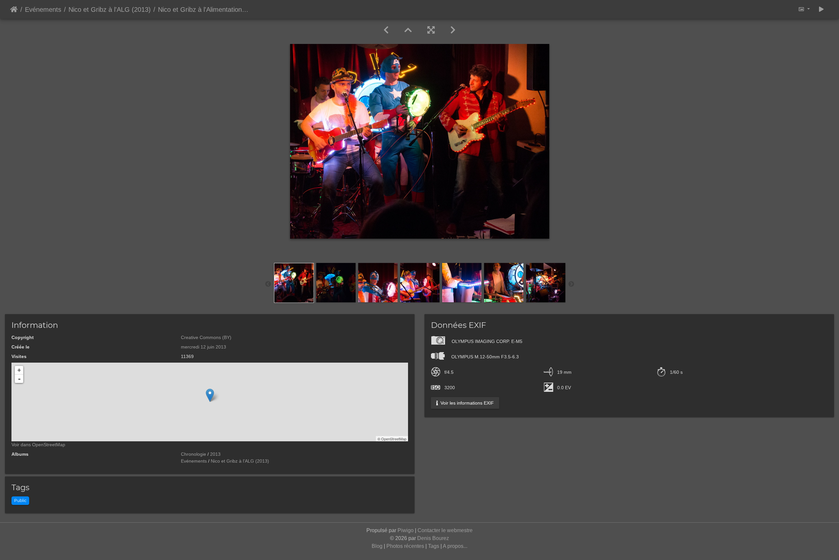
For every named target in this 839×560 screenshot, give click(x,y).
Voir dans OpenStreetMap (38, 444)
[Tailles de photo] (804, 9)
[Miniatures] (408, 30)
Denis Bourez (433, 538)
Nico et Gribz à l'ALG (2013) (109, 9)
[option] (294, 283)
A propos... (455, 546)
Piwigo (406, 530)
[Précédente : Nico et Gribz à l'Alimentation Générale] (386, 30)
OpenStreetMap (393, 438)
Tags (433, 546)
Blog (377, 546)
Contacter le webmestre (445, 530)
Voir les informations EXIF (466, 403)
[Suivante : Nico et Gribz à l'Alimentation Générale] (452, 30)
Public (20, 500)
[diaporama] (821, 9)
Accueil (14, 9)
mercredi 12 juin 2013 (203, 347)
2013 (215, 454)
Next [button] (571, 284)
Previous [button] (268, 284)
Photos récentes (405, 546)
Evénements (43, 9)
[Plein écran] (431, 30)
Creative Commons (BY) (206, 337)
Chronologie (193, 454)
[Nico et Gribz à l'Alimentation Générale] (210, 395)
